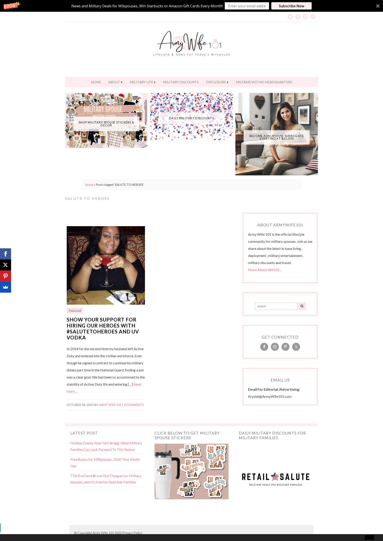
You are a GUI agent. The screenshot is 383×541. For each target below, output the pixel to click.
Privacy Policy (132, 533)
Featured (75, 310)
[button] (191, 6)
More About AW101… (265, 270)
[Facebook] (5, 253)
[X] (5, 264)
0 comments (134, 405)
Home (96, 82)
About (114, 82)
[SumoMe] (5, 287)
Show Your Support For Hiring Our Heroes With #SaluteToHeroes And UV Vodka (103, 329)
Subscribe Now (291, 6)
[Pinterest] (5, 276)
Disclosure (216, 82)
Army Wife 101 (110, 405)
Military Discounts (181, 82)
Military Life (141, 82)
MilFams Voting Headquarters (264, 82)
